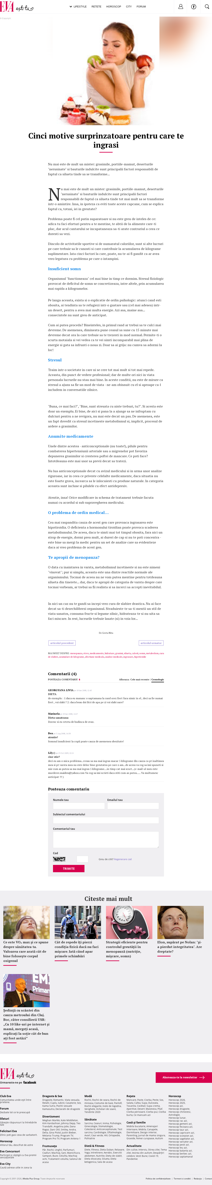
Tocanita (131, 1105)
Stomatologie (105, 1126)
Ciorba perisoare (136, 1111)
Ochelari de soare (106, 1109)
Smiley (64, 1129)
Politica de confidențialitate (158, 1178)
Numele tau (61, 800)
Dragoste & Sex (52, 1096)
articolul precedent (62, 643)
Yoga (87, 1152)
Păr (44, 1149)
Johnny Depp (68, 1123)
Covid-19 (153, 1155)
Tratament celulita (58, 1158)
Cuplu (53, 1102)
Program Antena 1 (70, 1138)
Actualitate (134, 1146)
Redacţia (198, 1178)
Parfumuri (68, 1149)
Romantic (58, 1099)
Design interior (148, 1132)
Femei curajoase (145, 1138)
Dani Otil (55, 1129)
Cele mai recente (139, 679)
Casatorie (71, 1102)
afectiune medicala (94, 656)
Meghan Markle (51, 1120)
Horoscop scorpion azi (181, 1135)
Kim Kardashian (51, 1123)
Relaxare (119, 1149)
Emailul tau (115, 800)
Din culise (132, 1149)
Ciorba (148, 1099)
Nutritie (100, 1155)
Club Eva (5, 1096)
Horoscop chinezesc (180, 1111)
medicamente (97, 653)
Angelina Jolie (61, 1126)
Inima (106, 1123)
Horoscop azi (176, 1105)
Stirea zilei (154, 1149)
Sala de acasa (104, 1161)
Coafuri (46, 1152)
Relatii (45, 1102)
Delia (45, 1132)
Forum (141, 6)
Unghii (58, 1149)
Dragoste (47, 1099)
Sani (63, 1152)
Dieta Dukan (107, 1149)
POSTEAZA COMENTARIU (63, 679)
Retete (96, 6)
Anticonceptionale (107, 1129)
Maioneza (151, 1108)
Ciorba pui (152, 1111)
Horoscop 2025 (177, 1102)
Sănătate (90, 1119)
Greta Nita (107, 632)
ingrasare (128, 656)
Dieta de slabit (114, 1155)
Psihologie (115, 1123)
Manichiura (73, 1152)
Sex (79, 1102)
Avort (87, 1135)
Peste (156, 1099)
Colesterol (90, 1129)
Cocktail (141, 1105)
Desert (141, 1108)
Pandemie (132, 1158)
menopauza (76, 653)
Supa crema (153, 1105)
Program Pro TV (50, 1138)
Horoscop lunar (177, 1117)
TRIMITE (69, 869)
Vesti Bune (142, 1155)
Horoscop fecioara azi (180, 1126)
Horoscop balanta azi (180, 1150)
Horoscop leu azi (178, 1147)
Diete (87, 1149)
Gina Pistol (55, 1132)
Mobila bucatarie (136, 1126)
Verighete (89, 1109)
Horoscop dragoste (179, 1108)
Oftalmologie (114, 1132)
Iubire (61, 1102)
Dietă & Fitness (94, 1146)
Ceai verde (97, 1135)
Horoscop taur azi (178, 1129)
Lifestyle (80, 6)
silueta (127, 653)
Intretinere (97, 1152)
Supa (144, 1102)
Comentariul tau (64, 829)
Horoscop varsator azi (181, 1141)
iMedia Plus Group (31, 1178)
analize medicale (113, 656)
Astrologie (174, 1114)
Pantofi (118, 1103)
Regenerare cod (123, 859)
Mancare (131, 1099)
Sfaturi (4, 1118)
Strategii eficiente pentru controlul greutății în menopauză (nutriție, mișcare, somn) (127, 949)
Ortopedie (114, 1135)
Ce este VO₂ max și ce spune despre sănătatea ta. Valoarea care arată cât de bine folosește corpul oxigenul (25, 951)
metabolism (152, 653)
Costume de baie (103, 1103)
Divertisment (51, 1116)
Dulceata (153, 1102)
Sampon (47, 1155)
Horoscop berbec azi (180, 1153)
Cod (55, 853)
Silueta (105, 1158)
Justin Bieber (69, 1132)
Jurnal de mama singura (151, 1135)
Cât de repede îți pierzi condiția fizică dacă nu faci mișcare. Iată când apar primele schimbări (77, 949)
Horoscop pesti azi (179, 1144)
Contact (208, 1178)
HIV (106, 1135)
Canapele (152, 1129)
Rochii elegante (93, 1106)
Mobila (142, 1129)
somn (142, 653)
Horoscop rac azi (178, 1120)
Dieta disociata (92, 1158)
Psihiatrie (89, 1138)
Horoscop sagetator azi (181, 1138)
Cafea (137, 1102)
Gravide (131, 1138)
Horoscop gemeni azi (180, 1123)
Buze (55, 1155)
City (129, 6)
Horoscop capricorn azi (181, 1132)
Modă (88, 1096)
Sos (161, 1099)
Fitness (95, 1149)
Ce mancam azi (142, 1115)
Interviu (142, 1149)
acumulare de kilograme (71, 656)
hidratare (109, 653)
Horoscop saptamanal (181, 1156)
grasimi (119, 653)
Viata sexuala (72, 1099)
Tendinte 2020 (92, 1112)
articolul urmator (151, 643)
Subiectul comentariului (69, 814)
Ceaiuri (98, 1123)
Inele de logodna (112, 1106)
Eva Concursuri (10, 1151)
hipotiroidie (140, 656)
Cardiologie (100, 1132)
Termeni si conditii (182, 1178)
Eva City (5, 1164)
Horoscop (113, 6)
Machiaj (56, 1152)
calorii (135, 653)
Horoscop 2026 (177, 1099)
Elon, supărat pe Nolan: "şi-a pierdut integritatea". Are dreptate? (179, 947)
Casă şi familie (136, 1122)
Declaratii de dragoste (67, 1109)
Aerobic (108, 1152)
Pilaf (160, 1108)
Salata (130, 1102)
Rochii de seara (100, 1099)
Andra (72, 1129)
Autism (159, 1138)
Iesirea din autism (142, 1152)
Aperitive (131, 1108)
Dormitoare (133, 1132)
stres (86, 653)
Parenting (132, 1135)
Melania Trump (50, 1135)
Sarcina (88, 1123)
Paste (140, 1099)
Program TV (66, 1135)
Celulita (63, 1155)
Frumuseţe (49, 1146)
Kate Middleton (69, 1120)
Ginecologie (90, 1126)
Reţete (131, 1096)
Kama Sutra (48, 1105)
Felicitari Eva (8, 1131)
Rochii (50, 1149)
